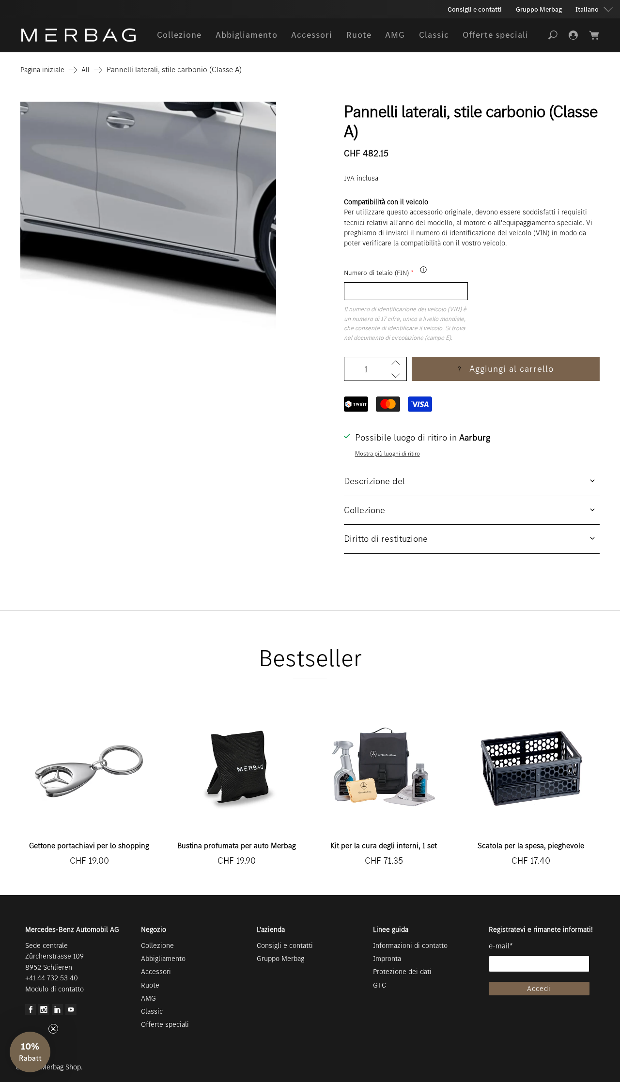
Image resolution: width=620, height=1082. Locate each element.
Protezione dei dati (402, 971)
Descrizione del (374, 481)
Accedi (539, 988)
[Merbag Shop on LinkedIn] (57, 1013)
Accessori (311, 35)
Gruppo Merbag (539, 9)
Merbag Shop (61, 1067)
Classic (434, 35)
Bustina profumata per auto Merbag (236, 845)
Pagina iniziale (42, 70)
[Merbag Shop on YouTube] (71, 1013)
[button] (30, 1052)
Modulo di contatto (54, 989)
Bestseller (310, 658)
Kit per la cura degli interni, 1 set (383, 845)
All (85, 70)
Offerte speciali (495, 35)
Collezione (179, 35)
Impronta (387, 958)
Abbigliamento (247, 35)
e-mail (501, 946)
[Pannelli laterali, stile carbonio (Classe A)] (148, 229)
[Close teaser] (53, 1029)
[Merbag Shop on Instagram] (43, 1013)
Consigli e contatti (475, 9)
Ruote (359, 35)
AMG (395, 35)
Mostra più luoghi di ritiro (387, 453)
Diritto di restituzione (386, 539)
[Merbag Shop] (78, 35)
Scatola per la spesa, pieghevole (531, 845)
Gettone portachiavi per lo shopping (89, 845)
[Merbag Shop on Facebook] (30, 1013)
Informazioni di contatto (410, 945)
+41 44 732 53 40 (51, 978)
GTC (379, 985)
